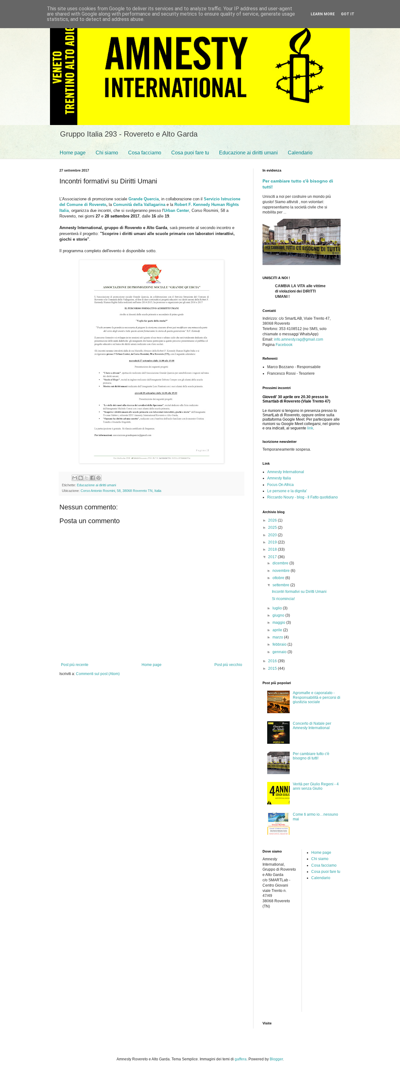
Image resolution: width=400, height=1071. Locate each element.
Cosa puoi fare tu (190, 152)
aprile (277, 630)
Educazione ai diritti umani (248, 152)
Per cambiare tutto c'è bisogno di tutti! (311, 756)
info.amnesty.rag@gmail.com (298, 339)
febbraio (280, 644)
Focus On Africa (280, 485)
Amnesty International (285, 472)
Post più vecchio (228, 665)
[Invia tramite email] (75, 478)
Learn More (323, 14)
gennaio (280, 652)
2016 (273, 661)
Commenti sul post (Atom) (98, 674)
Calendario (300, 152)
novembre (281, 570)
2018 (273, 549)
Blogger (276, 1059)
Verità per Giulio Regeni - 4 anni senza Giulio (316, 786)
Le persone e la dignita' (287, 491)
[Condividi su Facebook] (92, 478)
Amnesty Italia (279, 478)
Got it (347, 14)
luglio (277, 608)
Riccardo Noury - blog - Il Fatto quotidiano (302, 497)
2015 (273, 668)
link (310, 428)
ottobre (278, 578)
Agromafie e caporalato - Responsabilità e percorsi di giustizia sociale (316, 697)
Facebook (284, 345)
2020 (273, 535)
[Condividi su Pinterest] (98, 478)
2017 (273, 557)
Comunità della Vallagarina (139, 204)
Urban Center (176, 210)
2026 (273, 520)
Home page (73, 152)
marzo (278, 637)
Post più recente (74, 665)
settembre (281, 585)
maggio (279, 622)
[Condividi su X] (86, 478)
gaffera (241, 1059)
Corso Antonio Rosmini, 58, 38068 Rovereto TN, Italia (121, 491)
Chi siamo (107, 152)
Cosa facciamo (144, 152)
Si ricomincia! (283, 599)
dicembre (280, 563)
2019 (273, 542)
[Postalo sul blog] (81, 478)
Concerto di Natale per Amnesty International (312, 725)
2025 (273, 527)
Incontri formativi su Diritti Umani (299, 591)
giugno (278, 615)
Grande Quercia (143, 199)
